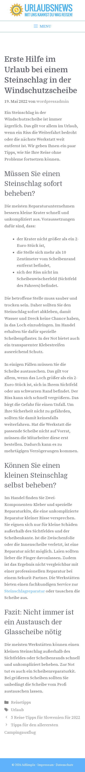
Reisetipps (21, 702)
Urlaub (17, 709)
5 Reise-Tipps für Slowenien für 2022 (45, 717)
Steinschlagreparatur (24, 591)
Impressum (45, 765)
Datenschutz (64, 765)
